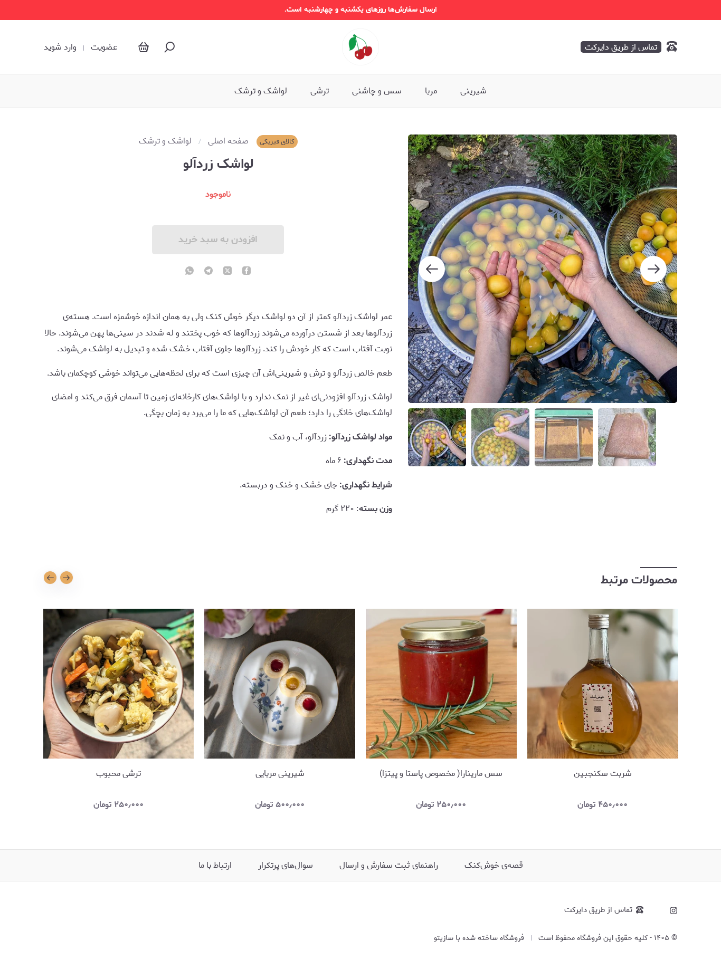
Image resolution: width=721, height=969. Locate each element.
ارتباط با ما (215, 865)
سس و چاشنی (377, 91)
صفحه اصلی (228, 141)
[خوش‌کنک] (360, 46)
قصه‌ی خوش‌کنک (493, 865)
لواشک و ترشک (260, 91)
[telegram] (208, 271)
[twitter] (227, 271)
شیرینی (473, 91)
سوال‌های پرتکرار (285, 865)
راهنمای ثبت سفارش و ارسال (388, 865)
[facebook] (246, 271)
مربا (431, 91)
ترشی (319, 91)
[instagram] (673, 910)
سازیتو (443, 938)
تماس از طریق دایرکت (598, 910)
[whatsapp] (189, 271)
